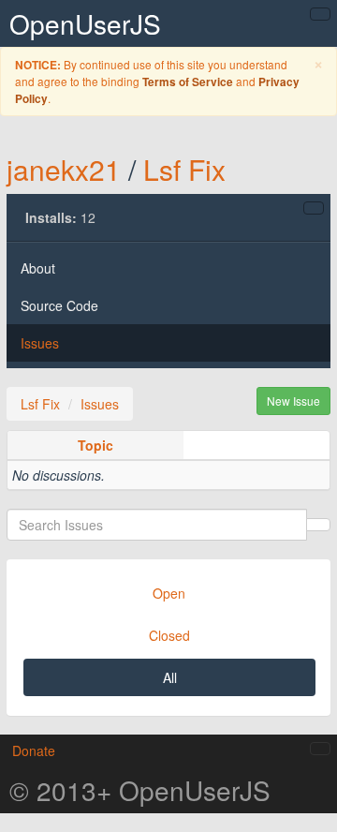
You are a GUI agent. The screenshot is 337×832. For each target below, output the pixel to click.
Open (169, 593)
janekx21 (64, 169)
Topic (95, 445)
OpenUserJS (85, 23)
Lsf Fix (184, 169)
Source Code (59, 305)
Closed (169, 635)
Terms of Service (187, 82)
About (38, 268)
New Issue (293, 401)
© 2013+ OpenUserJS (140, 790)
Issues (40, 343)
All (170, 677)
